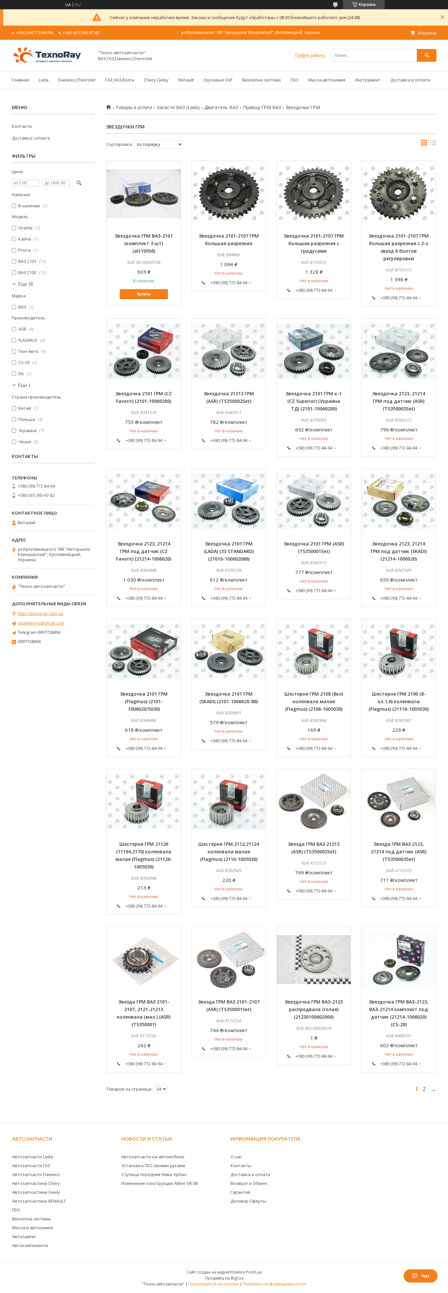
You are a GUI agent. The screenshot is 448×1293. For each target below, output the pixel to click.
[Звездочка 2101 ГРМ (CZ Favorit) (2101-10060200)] (143, 351)
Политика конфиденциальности (274, 1284)
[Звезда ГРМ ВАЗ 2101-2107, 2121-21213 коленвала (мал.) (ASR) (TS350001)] (143, 960)
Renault (186, 80)
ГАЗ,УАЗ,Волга (119, 80)
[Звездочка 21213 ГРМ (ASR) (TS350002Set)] (229, 351)
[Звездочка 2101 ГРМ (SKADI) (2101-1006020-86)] (229, 652)
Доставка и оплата (410, 80)
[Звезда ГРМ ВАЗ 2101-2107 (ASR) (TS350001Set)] (229, 960)
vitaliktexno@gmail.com (41, 623)
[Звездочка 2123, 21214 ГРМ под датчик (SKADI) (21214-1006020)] (399, 502)
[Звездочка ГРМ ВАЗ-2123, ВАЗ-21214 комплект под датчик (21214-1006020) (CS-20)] (399, 960)
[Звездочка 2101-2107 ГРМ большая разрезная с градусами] (314, 194)
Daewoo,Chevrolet (76, 80)
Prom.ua (254, 1272)
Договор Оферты (248, 1201)
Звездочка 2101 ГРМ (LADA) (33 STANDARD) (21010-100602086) (229, 551)
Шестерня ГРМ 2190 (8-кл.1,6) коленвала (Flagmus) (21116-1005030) (399, 701)
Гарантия (240, 1192)
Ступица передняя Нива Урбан (153, 1174)
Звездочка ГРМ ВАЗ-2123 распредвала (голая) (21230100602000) (314, 1009)
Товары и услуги (133, 107)
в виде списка (433, 144)
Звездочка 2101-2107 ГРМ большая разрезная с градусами (314, 243)
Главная (20, 80)
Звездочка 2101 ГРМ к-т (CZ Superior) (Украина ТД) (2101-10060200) (314, 401)
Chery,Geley (156, 80)
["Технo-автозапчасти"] (51, 63)
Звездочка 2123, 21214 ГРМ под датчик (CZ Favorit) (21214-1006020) (143, 551)
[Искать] (427, 55)
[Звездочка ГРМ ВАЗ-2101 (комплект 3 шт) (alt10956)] (143, 194)
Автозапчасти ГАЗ (31, 1165)
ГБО (294, 80)
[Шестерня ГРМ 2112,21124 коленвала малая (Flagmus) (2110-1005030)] (229, 802)
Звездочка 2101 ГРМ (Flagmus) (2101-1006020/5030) (144, 701)
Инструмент (367, 80)
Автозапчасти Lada (32, 1157)
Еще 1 (24, 385)
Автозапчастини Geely (36, 1192)
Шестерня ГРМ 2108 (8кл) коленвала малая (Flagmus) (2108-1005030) (313, 701)
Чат (425, 1276)
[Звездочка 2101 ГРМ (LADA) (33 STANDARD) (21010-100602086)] (229, 502)
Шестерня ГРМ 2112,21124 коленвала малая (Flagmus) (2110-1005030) (228, 851)
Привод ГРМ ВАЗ (262, 107)
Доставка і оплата (31, 138)
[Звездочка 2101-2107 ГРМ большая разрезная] (229, 194)
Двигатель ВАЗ (221, 107)
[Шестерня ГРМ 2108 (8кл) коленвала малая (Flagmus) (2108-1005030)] (314, 652)
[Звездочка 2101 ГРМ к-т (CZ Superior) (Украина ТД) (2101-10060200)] (314, 351)
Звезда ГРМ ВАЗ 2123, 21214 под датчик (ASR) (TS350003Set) (398, 851)
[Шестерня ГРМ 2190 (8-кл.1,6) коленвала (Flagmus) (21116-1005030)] (399, 652)
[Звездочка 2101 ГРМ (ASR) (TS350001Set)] (314, 502)
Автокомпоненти (30, 1245)
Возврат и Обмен (249, 1183)
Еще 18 (25, 284)
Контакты (241, 1165)
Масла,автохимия (326, 80)
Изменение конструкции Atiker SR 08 (159, 1183)
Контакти (22, 126)
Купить (144, 294)
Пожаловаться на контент (214, 1284)
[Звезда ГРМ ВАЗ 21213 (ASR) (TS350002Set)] (314, 802)
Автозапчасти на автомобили (152, 1157)
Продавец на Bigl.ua (224, 1278)
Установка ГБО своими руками (153, 1165)
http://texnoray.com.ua (40, 613)
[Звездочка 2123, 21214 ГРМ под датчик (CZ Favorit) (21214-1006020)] (143, 502)
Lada (44, 80)
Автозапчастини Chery (36, 1183)
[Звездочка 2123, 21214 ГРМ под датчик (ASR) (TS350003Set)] (399, 351)
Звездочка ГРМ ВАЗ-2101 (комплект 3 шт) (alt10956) (144, 243)
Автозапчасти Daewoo (36, 1174)
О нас (236, 1157)
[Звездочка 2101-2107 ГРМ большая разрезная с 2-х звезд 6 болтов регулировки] (399, 194)
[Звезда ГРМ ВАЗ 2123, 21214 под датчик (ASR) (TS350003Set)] (399, 802)
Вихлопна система (261, 80)
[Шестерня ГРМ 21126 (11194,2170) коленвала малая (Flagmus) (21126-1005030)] (143, 802)
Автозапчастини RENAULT (39, 1201)
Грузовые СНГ (218, 80)
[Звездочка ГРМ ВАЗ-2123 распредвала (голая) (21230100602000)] (314, 960)
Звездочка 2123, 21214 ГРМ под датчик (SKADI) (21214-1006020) (399, 551)
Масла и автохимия (32, 1228)
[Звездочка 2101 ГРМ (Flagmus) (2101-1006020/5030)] (143, 652)
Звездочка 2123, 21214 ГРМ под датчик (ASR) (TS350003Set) (398, 401)
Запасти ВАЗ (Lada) (178, 107)
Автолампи (23, 1236)
